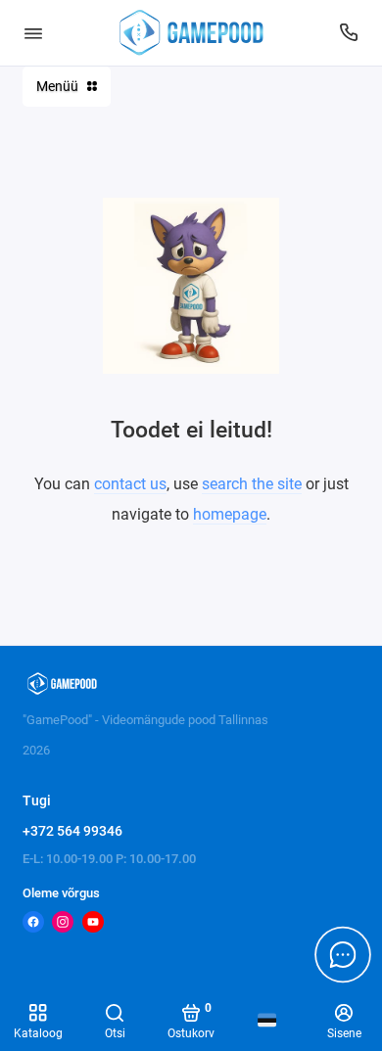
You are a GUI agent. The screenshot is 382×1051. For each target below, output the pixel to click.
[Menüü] (33, 33)
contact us (130, 484)
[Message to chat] (342, 954)
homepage (229, 514)
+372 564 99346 (72, 831)
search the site (252, 484)
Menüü (57, 86)
